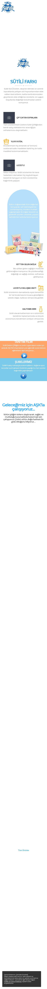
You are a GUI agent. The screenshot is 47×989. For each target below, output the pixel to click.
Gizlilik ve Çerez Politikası (13, 981)
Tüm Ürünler (23, 850)
